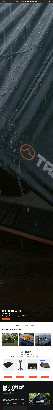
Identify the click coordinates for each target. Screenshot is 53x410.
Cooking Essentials (20, 356)
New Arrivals (22, 1)
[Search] (49, 1)
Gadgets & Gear (36, 356)
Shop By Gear (17, 1)
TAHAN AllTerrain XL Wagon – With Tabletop (32, 372)
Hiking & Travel (28, 356)
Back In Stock (27, 1)
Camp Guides (32, 1)
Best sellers (13, 356)
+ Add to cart (8, 377)
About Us (36, 1)
